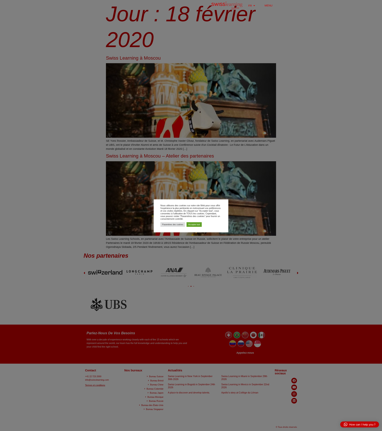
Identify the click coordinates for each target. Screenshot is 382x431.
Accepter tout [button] (194, 224)
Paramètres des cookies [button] (172, 224)
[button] (359, 424)
